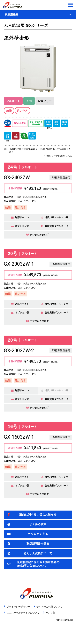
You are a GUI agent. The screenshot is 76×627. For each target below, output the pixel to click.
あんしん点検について (38, 553)
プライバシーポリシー (18, 606)
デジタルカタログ (39, 234)
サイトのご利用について (49, 606)
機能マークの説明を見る (59, 155)
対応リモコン (22, 217)
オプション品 (22, 226)
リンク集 (50, 612)
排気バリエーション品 (56, 217)
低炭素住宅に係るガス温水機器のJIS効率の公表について (38, 564)
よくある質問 (38, 524)
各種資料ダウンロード (56, 226)
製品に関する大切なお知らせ (38, 514)
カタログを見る (38, 533)
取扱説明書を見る (38, 543)
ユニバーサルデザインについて (23, 612)
